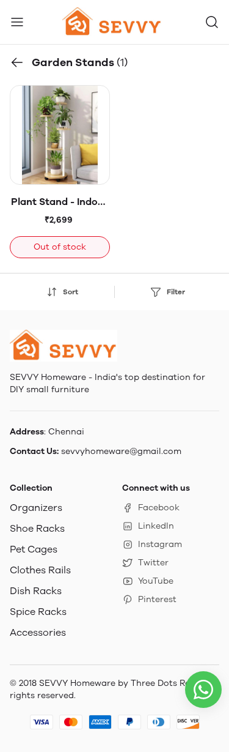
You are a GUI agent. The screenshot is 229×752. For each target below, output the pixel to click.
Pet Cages (33, 549)
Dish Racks (36, 591)
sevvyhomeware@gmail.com (121, 451)
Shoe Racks (37, 528)
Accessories (38, 632)
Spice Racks (38, 611)
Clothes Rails (40, 570)
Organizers (36, 507)
